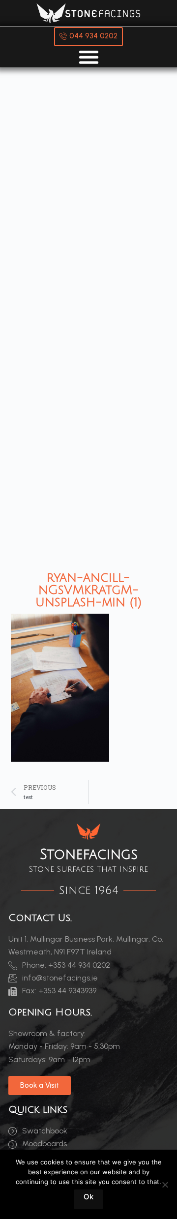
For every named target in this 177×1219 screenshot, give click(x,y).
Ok (88, 1196)
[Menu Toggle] (88, 56)
